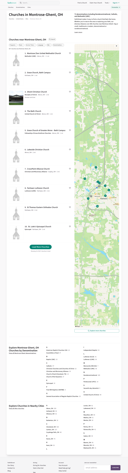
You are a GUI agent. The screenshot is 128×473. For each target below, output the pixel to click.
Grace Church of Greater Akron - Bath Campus (40, 136)
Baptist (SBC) (50, 359)
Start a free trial (38, 468)
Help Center (63, 471)
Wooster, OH (88, 445)
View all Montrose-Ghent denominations (22, 353)
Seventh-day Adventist (91, 388)
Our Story (11, 465)
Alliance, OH (50, 414)
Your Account (63, 465)
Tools (107, 3)
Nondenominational (90, 375)
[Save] (69, 53)
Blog (9, 471)
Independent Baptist (90, 350)
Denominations (20, 7)
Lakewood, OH (88, 408)
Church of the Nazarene (54, 377)
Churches (10, 7)
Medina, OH (87, 418)
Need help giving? (65, 468)
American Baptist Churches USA (56, 350)
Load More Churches (40, 247)
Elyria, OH (49, 439)
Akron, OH (49, 408)
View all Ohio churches (16, 408)
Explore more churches (98, 331)
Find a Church (82, 3)
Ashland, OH (50, 411)
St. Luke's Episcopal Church (40, 232)
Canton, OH (50, 430)
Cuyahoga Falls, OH (52, 432)
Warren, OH (87, 442)
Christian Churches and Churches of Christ (60, 369)
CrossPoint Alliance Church (40, 174)
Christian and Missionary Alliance (57, 371)
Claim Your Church (96, 3)
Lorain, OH (87, 406)
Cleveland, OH (51, 427)
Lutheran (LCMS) (89, 359)
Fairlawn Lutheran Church (40, 194)
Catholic (49, 366)
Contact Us (11, 468)
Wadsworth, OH (89, 448)
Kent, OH (49, 445)
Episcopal (49, 383)
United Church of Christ (91, 395)
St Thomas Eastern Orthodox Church (40, 213)
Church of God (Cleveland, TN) (56, 374)
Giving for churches (39, 465)
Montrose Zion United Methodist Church (40, 59)
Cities (29, 7)
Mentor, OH (87, 420)
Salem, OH (87, 436)
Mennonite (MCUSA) (90, 366)
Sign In (115, 3)
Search (53, 39)
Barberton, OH (51, 420)
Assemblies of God (52, 353)
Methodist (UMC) (89, 369)
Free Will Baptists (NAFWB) (55, 390)
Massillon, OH (88, 415)
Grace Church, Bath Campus (40, 78)
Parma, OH (87, 427)
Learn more (78, 32)
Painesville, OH (89, 429)
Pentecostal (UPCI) (90, 382)
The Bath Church (40, 117)
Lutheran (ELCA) (89, 357)
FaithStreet (12, 3)
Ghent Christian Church (40, 97)
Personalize (116, 7)
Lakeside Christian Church (40, 155)
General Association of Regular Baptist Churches (62, 396)
